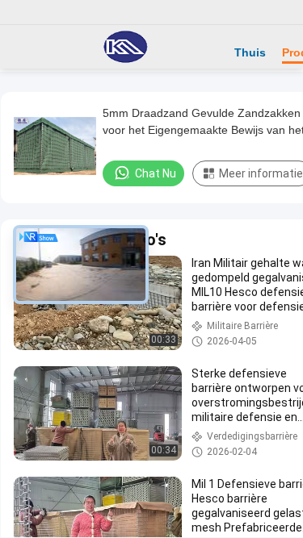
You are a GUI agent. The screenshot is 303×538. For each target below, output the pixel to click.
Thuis (250, 52)
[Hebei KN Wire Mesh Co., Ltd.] (125, 47)
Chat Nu (155, 173)
